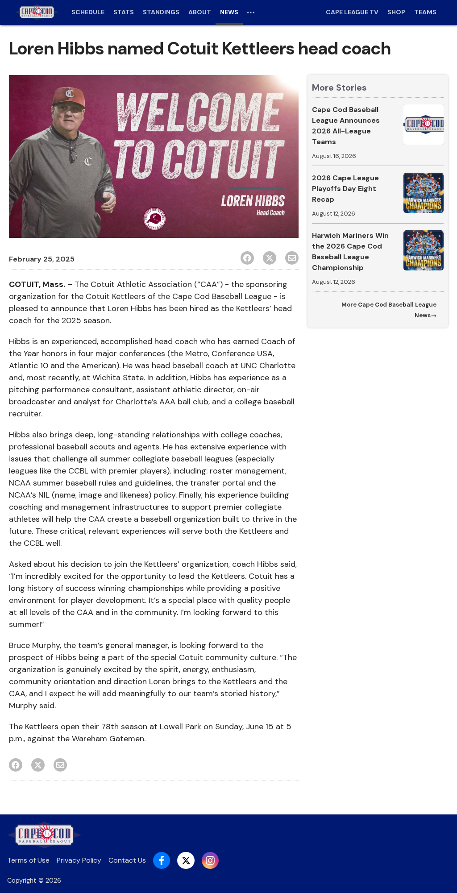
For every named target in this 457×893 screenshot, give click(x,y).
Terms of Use (28, 860)
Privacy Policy (79, 860)
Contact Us (127, 860)
